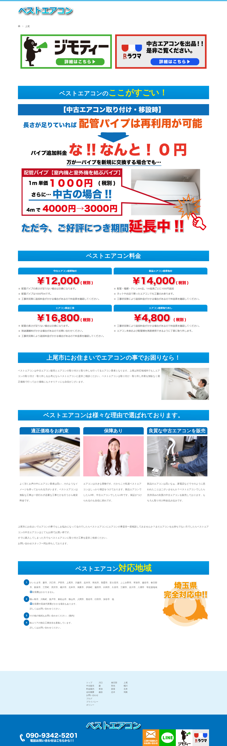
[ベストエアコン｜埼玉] (45, 11)
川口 (101, 682)
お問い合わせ (92, 695)
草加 (101, 689)
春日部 (114, 682)
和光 (113, 686)
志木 (113, 692)
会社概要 (90, 692)
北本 (126, 689)
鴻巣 (126, 692)
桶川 (126, 686)
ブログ (89, 698)
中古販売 (90, 686)
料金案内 (90, 689)
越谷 (101, 692)
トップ (89, 682)
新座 (113, 689)
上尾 (126, 682)
